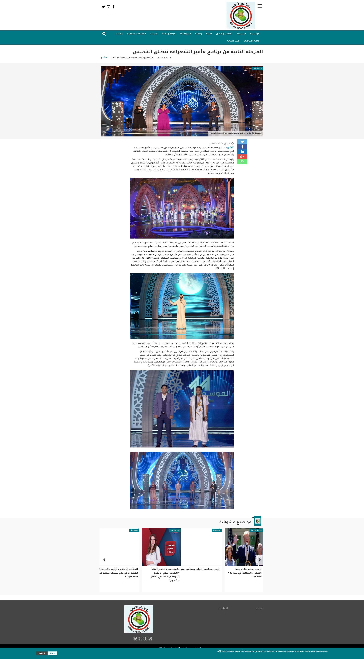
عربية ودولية (168, 34)
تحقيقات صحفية (136, 34)
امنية (209, 34)
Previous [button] (259, 560)
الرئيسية (254, 34)
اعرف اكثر (222, 651)
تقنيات (154, 34)
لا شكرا (42, 653)
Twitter (103, 6)
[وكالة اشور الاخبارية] (241, 15)
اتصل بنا (223, 608)
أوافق (52, 653)
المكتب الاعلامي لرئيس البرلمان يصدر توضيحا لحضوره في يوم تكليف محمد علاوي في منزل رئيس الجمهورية (148, 573)
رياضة (198, 34)
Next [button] (104, 560)
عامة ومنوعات (251, 41)
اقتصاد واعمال (224, 34)
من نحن (259, 608)
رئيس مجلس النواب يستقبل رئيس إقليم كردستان (231, 569)
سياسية (241, 34)
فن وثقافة (185, 34)
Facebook (113, 6)
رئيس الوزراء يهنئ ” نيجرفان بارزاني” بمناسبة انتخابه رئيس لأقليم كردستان (120, 573)
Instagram (108, 6)
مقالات (119, 34)
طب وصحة (233, 41)
